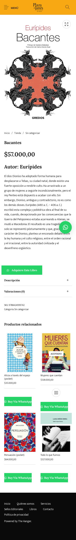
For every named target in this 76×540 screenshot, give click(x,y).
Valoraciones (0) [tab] (14, 291)
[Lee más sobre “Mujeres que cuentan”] (56, 392)
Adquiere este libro (24, 270)
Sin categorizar (33, 133)
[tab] (38, 280)
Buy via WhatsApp (19, 401)
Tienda (17, 133)
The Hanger (24, 521)
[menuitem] (7, 504)
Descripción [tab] (12, 280)
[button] (38, 270)
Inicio (7, 133)
